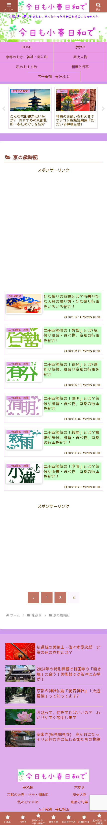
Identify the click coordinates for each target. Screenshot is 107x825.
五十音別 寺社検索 (53, 809)
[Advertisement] (53, 229)
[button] (96, 793)
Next (103, 108)
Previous (3, 108)
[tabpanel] (30, 108)
